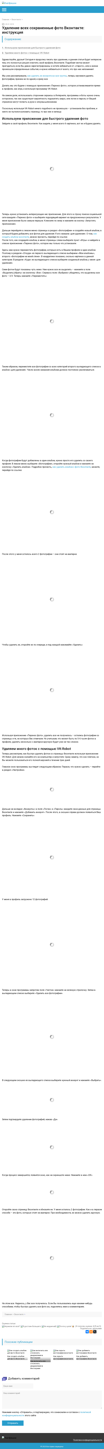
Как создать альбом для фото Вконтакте (15, 1357)
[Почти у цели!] (64, 1326)
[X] (94, 1331)
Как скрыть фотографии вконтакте (63, 1357)
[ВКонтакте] (87, 1331)
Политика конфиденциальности (87, 1440)
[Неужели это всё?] (11, 1326)
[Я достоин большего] (31, 1326)
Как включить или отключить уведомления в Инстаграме (38, 1364)
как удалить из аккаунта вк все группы (47, 76)
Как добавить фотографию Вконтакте (86, 1357)
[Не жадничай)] (49, 1326)
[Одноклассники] (91, 1331)
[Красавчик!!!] (73, 1326)
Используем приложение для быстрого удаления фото (31, 48)
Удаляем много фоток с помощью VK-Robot (25, 53)
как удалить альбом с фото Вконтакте (71, 467)
